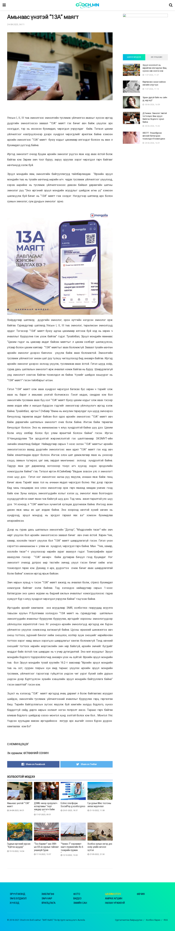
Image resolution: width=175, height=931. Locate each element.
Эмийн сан (80, 903)
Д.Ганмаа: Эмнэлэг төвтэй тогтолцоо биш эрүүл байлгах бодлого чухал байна (155, 117)
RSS (166, 920)
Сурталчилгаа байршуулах (128, 920)
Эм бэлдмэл (18, 898)
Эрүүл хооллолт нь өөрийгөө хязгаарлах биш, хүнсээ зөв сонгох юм (155, 68)
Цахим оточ (113, 894)
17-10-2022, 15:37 (43, 854)
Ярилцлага (49, 903)
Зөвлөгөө (48, 894)
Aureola (81, 920)
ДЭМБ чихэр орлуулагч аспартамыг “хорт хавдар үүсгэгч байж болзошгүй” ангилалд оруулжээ (45, 809)
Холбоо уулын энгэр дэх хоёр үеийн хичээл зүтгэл (100, 846)
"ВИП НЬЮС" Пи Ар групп (53, 920)
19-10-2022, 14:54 (16, 851)
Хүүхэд (14, 903)
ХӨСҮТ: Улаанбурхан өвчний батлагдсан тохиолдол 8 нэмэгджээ (154, 136)
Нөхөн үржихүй (115, 903)
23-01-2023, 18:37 (70, 810)
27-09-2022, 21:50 (96, 854)
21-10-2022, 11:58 (96, 810)
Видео (77, 898)
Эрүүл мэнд (17, 894)
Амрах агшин (113, 898)
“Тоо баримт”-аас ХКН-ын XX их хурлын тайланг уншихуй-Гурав (46, 846)
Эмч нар (47, 898)
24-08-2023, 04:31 (16, 810)
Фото (76, 894)
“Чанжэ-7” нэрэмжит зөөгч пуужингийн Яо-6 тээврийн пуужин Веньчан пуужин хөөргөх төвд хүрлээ (73, 850)
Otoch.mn (24, 920)
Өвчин (141, 894)
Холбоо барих (153, 920)
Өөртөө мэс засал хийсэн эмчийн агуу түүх (154, 83)
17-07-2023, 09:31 (43, 814)
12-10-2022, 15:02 (70, 855)
